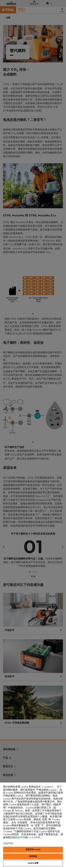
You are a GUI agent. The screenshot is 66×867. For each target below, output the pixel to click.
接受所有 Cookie (33, 849)
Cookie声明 (34, 837)
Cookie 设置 (33, 863)
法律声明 (8, 843)
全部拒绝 (33, 856)
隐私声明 (20, 837)
